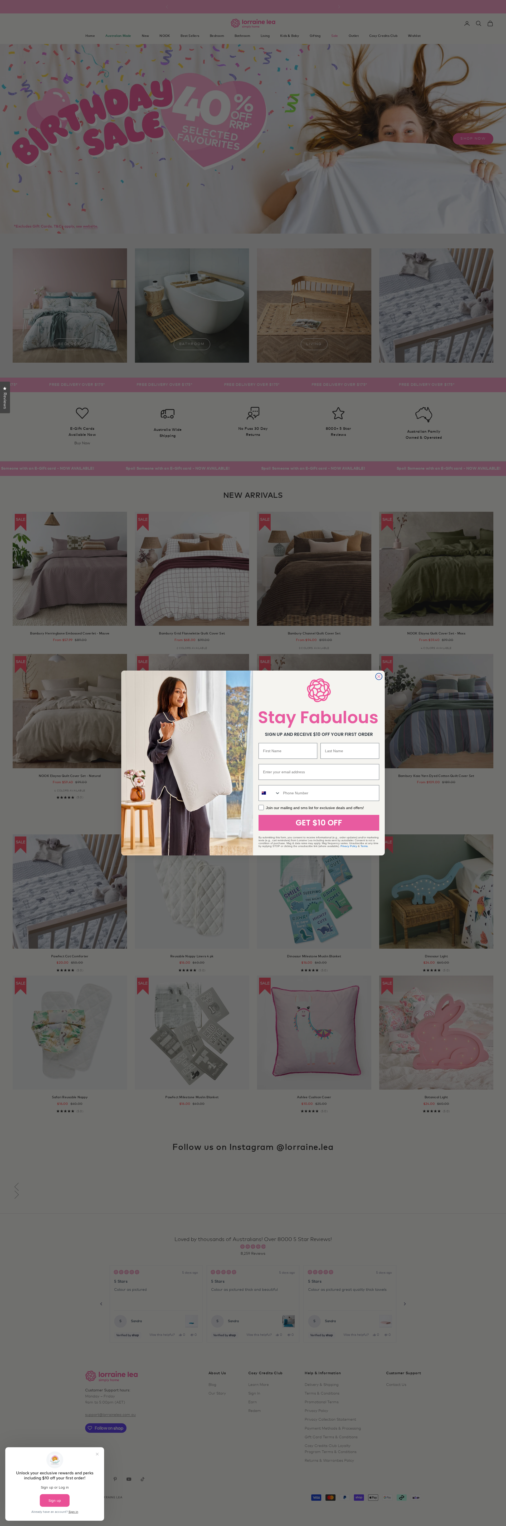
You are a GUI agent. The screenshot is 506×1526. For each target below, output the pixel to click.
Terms (364, 846)
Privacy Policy (348, 846)
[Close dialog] (379, 676)
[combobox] (269, 793)
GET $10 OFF (319, 822)
